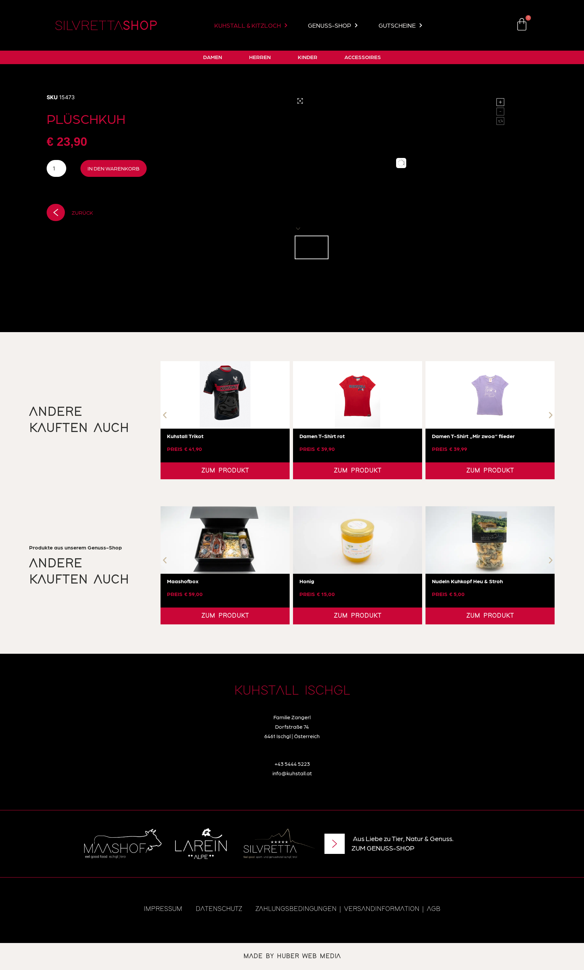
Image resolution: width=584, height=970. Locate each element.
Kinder (307, 57)
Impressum (163, 909)
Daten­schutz (219, 909)
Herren (260, 57)
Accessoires (362, 57)
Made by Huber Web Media (292, 956)
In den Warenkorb (114, 168)
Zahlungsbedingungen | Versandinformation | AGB (348, 909)
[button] (165, 415)
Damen (212, 57)
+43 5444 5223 (292, 763)
